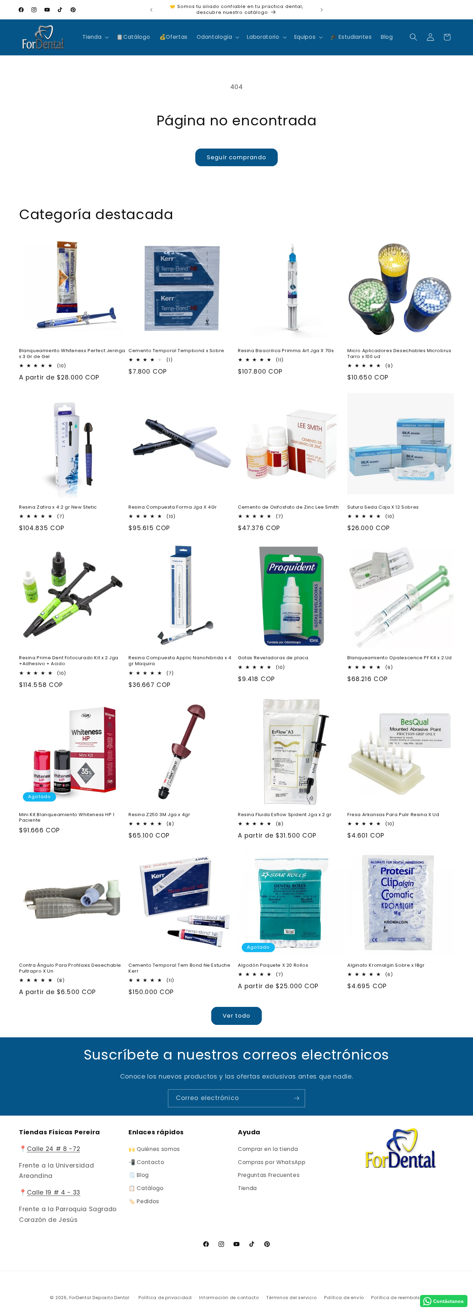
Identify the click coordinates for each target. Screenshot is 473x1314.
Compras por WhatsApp (271, 1162)
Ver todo (237, 1016)
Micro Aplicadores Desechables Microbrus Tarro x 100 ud (399, 354)
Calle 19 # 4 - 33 (53, 1193)
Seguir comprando (236, 157)
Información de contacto (229, 1297)
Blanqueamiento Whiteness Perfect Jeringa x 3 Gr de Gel (72, 354)
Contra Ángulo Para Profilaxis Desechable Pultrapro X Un (70, 968)
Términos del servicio (291, 1297)
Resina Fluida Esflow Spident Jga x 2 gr (284, 815)
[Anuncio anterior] (151, 9)
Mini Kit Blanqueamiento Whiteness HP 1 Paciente (67, 818)
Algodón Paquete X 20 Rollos (273, 965)
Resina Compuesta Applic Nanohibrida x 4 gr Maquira (179, 661)
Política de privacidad (165, 1297)
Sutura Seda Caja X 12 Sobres (383, 507)
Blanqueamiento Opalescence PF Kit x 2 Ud (399, 658)
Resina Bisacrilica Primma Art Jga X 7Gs (286, 351)
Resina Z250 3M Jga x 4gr (159, 815)
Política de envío (344, 1297)
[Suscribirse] (296, 1098)
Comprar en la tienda (268, 1149)
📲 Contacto (146, 1162)
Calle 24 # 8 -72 (53, 1149)
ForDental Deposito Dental (99, 1297)
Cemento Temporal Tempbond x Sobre (176, 351)
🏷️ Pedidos (143, 1201)
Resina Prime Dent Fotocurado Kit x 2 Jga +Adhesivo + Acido (68, 661)
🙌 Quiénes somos (154, 1149)
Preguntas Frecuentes (269, 1175)
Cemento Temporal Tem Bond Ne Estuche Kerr (179, 968)
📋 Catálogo (146, 1188)
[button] (95, 37)
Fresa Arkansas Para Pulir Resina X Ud (393, 815)
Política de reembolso (397, 1297)
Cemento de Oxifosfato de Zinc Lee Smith (288, 507)
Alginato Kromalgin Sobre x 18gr (386, 965)
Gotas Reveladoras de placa (273, 658)
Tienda (247, 1188)
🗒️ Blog (138, 1175)
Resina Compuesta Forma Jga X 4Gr (172, 507)
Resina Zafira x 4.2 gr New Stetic (58, 507)
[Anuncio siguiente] (321, 9)
